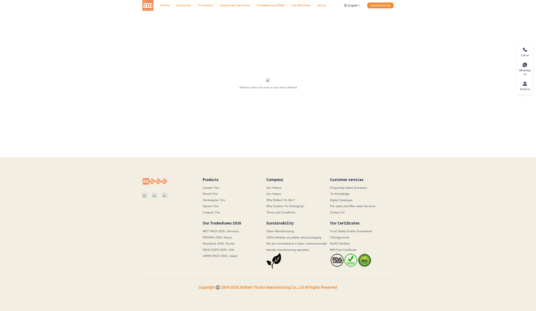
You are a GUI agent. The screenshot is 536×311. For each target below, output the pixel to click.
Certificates (300, 5)
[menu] (250, 5)
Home (164, 5)
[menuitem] (165, 5)
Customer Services (235, 5)
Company (183, 5)
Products (205, 5)
